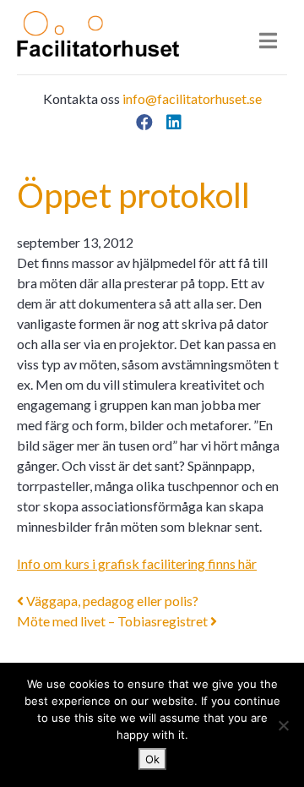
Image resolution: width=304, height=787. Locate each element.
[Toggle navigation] (268, 40)
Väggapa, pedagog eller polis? (111, 601)
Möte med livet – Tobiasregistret (113, 621)
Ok (152, 759)
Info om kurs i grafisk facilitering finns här (137, 563)
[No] (282, 725)
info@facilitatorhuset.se (192, 98)
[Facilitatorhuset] (98, 34)
